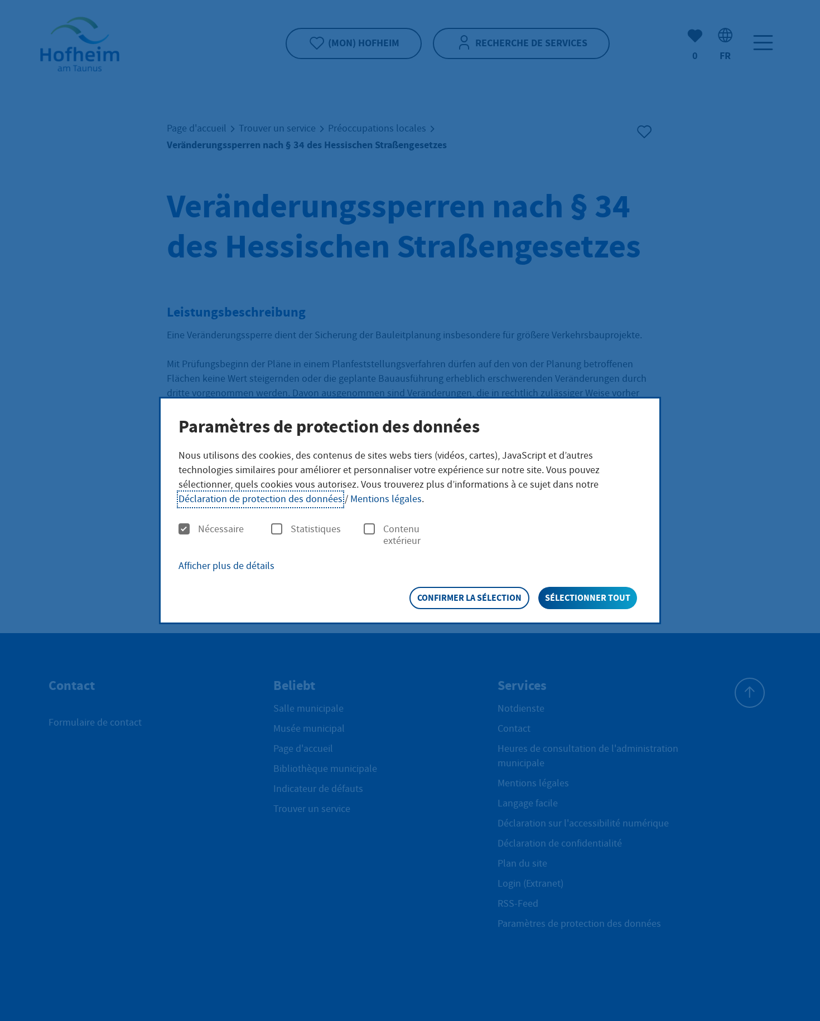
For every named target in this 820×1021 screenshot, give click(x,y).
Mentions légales (386, 499)
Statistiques (316, 529)
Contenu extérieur (402, 535)
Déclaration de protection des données (261, 499)
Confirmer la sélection (469, 598)
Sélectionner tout (587, 598)
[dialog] (410, 510)
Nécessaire (221, 529)
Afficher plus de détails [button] (226, 566)
